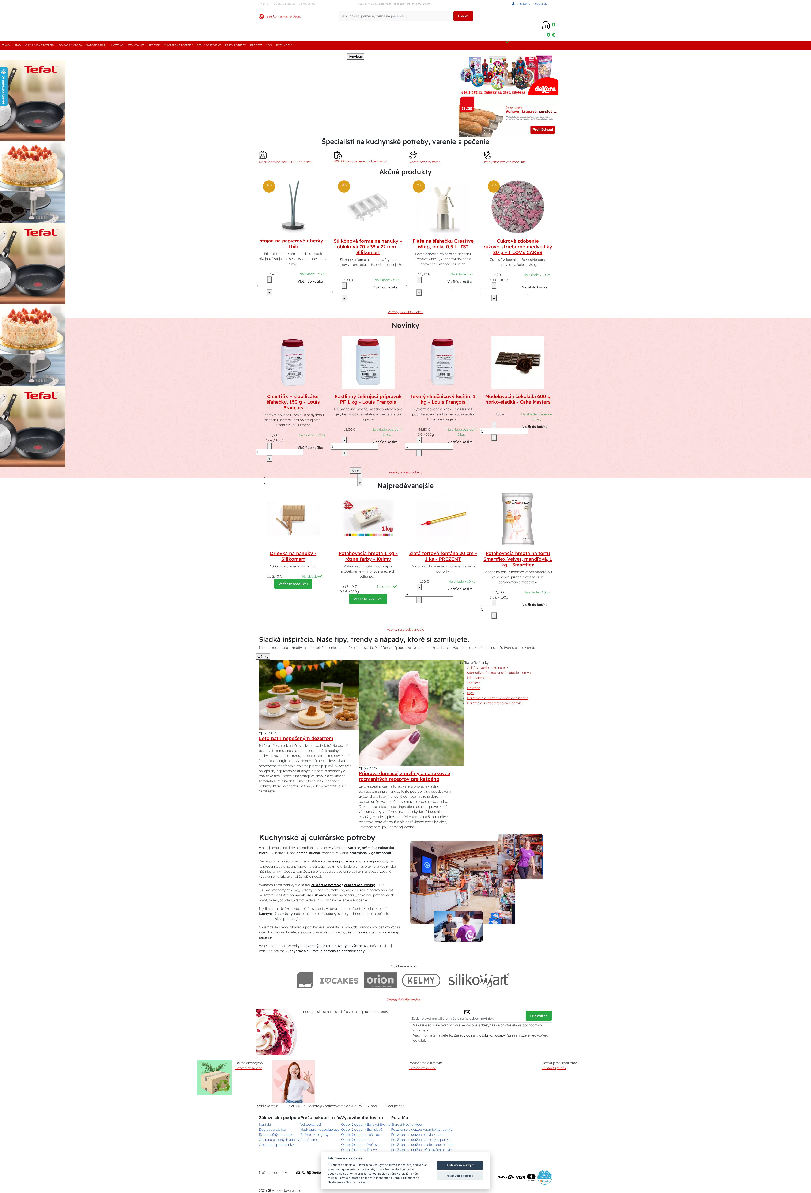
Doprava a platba (284, 3)
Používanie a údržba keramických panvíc (497, 698)
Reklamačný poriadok (275, 1134)
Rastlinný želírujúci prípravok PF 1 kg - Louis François (368, 399)
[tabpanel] (162, 182)
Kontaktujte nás (554, 1068)
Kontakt (266, 3)
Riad (17, 45)
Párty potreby (235, 45)
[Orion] (380, 980)
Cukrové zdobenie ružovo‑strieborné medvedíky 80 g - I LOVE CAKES (518, 246)
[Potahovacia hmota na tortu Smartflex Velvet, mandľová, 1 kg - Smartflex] (517, 519)
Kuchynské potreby (39, 45)
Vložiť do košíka (310, 281)
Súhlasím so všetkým (460, 1165)
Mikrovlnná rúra (479, 678)
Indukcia (473, 683)
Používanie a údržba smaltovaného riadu (422, 1145)
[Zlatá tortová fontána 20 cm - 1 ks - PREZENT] (442, 519)
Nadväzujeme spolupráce (319, 1129)
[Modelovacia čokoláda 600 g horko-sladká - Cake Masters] (517, 362)
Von (269, 45)
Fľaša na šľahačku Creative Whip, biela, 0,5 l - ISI (443, 244)
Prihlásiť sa (538, 1016)
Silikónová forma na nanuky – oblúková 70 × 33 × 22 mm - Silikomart (368, 246)
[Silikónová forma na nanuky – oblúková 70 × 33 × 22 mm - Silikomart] (368, 206)
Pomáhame (309, 1139)
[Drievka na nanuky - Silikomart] (293, 519)
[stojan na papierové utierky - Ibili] (293, 206)
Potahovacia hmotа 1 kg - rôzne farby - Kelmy (368, 556)
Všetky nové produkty (405, 472)
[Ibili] (305, 980)
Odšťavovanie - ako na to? (487, 667)
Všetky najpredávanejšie (405, 629)
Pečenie (154, 45)
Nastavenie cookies (460, 1175)
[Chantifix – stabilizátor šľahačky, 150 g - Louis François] (293, 362)
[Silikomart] (479, 980)
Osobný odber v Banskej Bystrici (366, 1124)
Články (262, 656)
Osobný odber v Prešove (360, 1145)
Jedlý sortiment (209, 45)
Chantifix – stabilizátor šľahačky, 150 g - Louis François (293, 402)
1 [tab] (360, 477)
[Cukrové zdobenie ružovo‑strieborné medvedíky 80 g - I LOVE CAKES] (517, 206)
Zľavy (6, 45)
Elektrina (473, 688)
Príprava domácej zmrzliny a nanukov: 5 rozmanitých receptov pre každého (404, 776)
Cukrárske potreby (178, 45)
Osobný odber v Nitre (357, 1139)
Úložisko (116, 45)
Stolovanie (136, 45)
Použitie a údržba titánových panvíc (494, 703)
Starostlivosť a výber (407, 1124)
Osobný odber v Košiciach (361, 1134)
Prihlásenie (523, 3)
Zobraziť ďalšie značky (404, 1000)
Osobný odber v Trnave (359, 1150)
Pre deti (256, 45)
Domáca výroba (70, 45)
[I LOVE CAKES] (339, 980)
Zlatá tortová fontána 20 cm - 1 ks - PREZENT (443, 556)
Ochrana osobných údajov (279, 1139)
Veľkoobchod (307, 3)
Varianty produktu (293, 584)
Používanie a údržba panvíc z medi (417, 1134)
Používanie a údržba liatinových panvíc (420, 1139)
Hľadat (463, 16)
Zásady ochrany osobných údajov (479, 1035)
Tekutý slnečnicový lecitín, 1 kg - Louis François (442, 399)
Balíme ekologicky (314, 1134)
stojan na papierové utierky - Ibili (293, 243)
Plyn (470, 693)
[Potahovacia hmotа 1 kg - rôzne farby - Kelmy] (368, 519)
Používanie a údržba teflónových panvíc (421, 1150)
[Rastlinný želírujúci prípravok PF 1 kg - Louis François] (368, 362)
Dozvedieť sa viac (248, 1068)
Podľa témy (284, 45)
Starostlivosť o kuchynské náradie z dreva (499, 673)
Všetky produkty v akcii (405, 312)
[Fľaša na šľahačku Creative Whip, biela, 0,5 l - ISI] (442, 206)
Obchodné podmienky (276, 1145)
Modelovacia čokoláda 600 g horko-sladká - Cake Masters (518, 399)
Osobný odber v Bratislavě (361, 1129)
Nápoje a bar (95, 45)
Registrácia (540, 3)
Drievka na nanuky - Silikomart (293, 556)
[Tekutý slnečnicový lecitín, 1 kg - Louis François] (442, 362)
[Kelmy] (421, 980)
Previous (356, 56)
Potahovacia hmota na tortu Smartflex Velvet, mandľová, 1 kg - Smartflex (517, 559)
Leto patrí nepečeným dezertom (296, 738)
